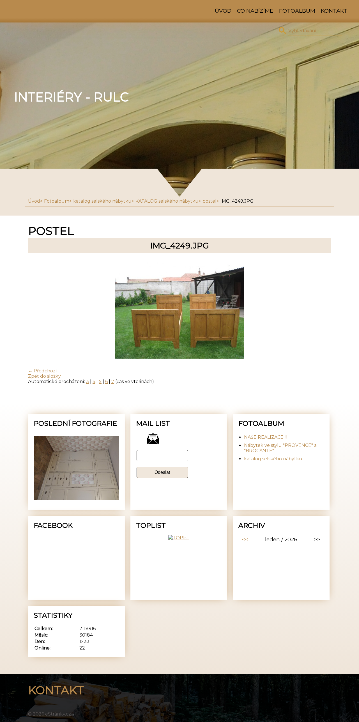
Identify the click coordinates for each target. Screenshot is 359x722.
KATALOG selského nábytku (167, 201)
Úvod (223, 10)
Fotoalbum (297, 10)
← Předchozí (42, 371)
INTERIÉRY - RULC (71, 97)
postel (209, 201)
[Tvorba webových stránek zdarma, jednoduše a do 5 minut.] (73, 714)
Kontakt (334, 10)
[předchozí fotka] (37, 311)
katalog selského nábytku (102, 201)
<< (245, 539)
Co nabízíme (255, 10)
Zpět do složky (44, 376)
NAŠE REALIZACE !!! (265, 437)
